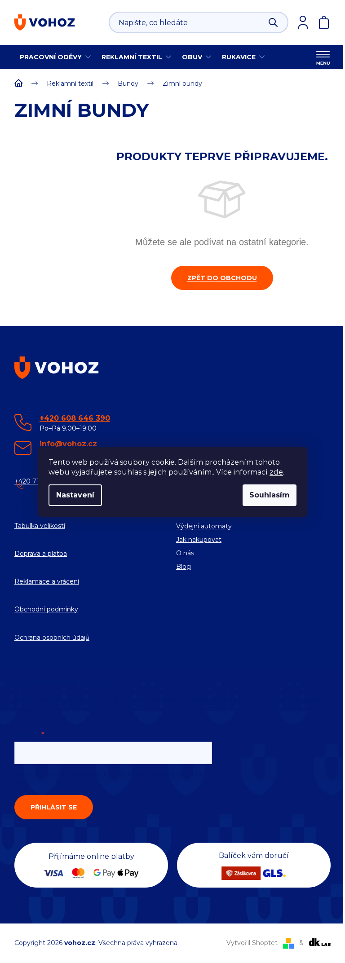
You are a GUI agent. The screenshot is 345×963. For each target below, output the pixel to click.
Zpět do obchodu (222, 278)
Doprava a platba (40, 554)
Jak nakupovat (198, 540)
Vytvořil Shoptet (252, 943)
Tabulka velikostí (39, 526)
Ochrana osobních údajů (51, 637)
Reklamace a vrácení (46, 581)
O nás (185, 553)
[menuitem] (55, 57)
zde (276, 472)
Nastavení (75, 495)
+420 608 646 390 (75, 418)
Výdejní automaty (204, 526)
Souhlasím (269, 495)
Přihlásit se (54, 807)
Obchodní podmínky (46, 609)
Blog (183, 567)
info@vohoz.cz (68, 444)
